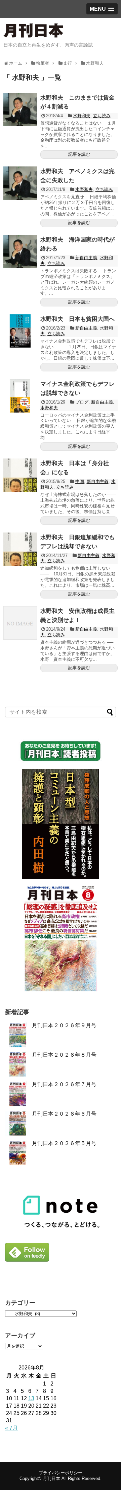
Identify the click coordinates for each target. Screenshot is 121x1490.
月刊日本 (51, 1478)
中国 (79, 481)
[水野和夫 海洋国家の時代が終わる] (20, 251)
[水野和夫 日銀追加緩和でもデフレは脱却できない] (20, 549)
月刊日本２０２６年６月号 (64, 1114)
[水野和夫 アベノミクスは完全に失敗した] (20, 183)
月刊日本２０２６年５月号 (64, 1143)
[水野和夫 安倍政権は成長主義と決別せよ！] (20, 623)
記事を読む (79, 154)
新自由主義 (86, 257)
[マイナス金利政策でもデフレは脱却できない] (20, 396)
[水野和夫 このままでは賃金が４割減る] (20, 109)
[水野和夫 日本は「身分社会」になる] (20, 475)
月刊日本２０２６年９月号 (64, 1025)
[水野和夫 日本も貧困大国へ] (20, 331)
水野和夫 (81, 115)
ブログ (81, 402)
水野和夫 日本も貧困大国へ (77, 319)
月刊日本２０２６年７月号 (64, 1084)
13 (31, 1398)
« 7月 (11, 1428)
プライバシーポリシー (60, 1472)
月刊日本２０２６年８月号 (64, 1055)
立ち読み (102, 115)
